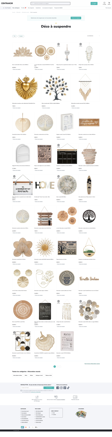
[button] (52, 366)
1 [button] (54, 366)
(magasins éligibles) (61, 399)
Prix (14, 36)
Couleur (21, 36)
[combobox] (50, 3)
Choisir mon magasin (16, 69)
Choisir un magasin (76, 18)
